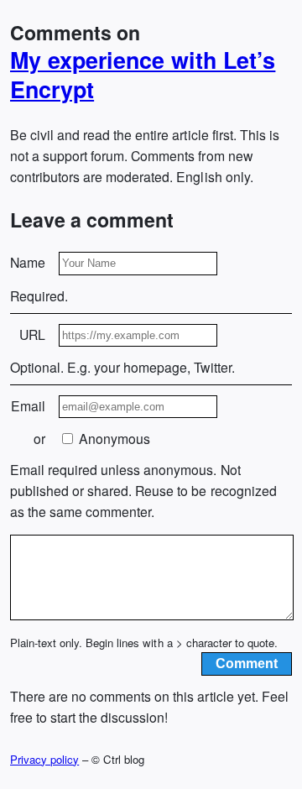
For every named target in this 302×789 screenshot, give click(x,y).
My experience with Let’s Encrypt (142, 74)
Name (27, 262)
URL (32, 334)
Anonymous (113, 438)
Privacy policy (44, 759)
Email (28, 405)
